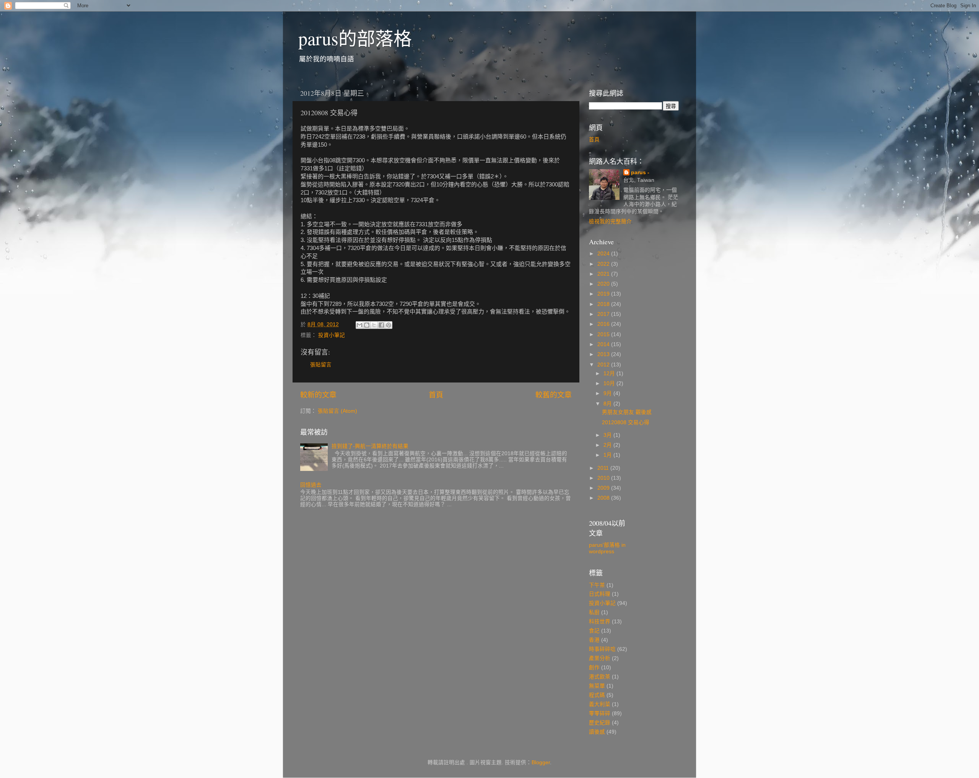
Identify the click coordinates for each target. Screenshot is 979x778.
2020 (604, 284)
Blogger (541, 762)
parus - (640, 172)
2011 (603, 468)
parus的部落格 (355, 38)
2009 (604, 488)
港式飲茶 (599, 677)
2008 (604, 498)
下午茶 (597, 585)
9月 (608, 393)
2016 (604, 324)
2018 (604, 304)
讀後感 (597, 732)
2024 (604, 254)
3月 (608, 435)
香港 (594, 640)
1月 (608, 455)
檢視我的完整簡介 (610, 221)
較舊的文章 (553, 395)
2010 (604, 478)
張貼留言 (321, 365)
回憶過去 (311, 485)
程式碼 (597, 695)
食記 (594, 631)
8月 (608, 404)
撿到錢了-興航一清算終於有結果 (370, 446)
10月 (609, 383)
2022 (604, 264)
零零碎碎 (599, 713)
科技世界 (599, 621)
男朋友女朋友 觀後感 (627, 412)
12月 (609, 373)
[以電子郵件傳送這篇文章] (359, 325)
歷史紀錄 (599, 723)
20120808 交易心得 (625, 422)
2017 (604, 314)
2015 (604, 334)
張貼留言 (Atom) (337, 411)
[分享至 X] (374, 325)
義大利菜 (599, 704)
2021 (604, 274)
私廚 (594, 612)
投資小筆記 (331, 335)
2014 (604, 344)
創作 (594, 667)
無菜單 (597, 686)
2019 (604, 294)
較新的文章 (318, 395)
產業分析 (599, 658)
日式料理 (599, 594)
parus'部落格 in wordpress (607, 548)
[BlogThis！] (367, 325)
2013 (604, 354)
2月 (608, 445)
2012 (604, 365)
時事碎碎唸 (602, 649)
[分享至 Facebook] (381, 325)
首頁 (436, 395)
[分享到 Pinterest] (388, 325)
